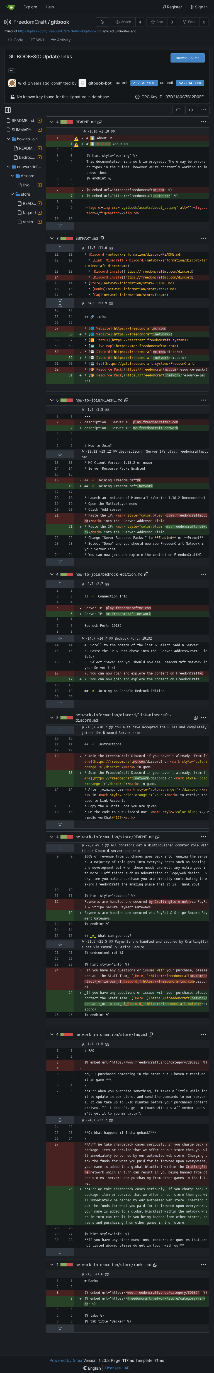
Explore (30, 6)
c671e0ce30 (144, 83)
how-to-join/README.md (99, 400)
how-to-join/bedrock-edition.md (109, 574)
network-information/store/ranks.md (113, 1264)
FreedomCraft (30, 22)
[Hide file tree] (8, 110)
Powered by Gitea (66, 1360)
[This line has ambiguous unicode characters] (76, 138)
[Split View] (191, 110)
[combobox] (178, 110)
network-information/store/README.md (115, 837)
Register (174, 6)
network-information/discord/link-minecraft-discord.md (123, 717)
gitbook (60, 22)
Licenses (113, 1367)
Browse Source (188, 58)
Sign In (201, 6)
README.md (86, 122)
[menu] (204, 110)
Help (50, 6)
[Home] (10, 7)
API (128, 1367)
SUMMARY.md (87, 238)
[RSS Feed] (102, 22)
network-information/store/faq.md (111, 1034)
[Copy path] (99, 122)
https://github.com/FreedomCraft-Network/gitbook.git (59, 31)
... (11, 70)
